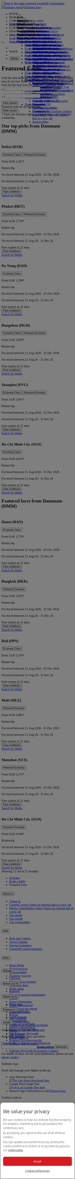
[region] (37, 1140)
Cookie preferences (37, 1171)
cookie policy (15, 1150)
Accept (37, 1161)
